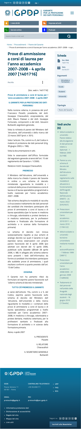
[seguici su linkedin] (14, 2)
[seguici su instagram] (17, 2)
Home (9, 44)
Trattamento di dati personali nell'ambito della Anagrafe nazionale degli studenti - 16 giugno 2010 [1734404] (66, 293)
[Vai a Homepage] (20, 376)
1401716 (65, 62)
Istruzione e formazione (65, 81)
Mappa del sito (12, 418)
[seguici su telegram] (23, 2)
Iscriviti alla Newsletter (62, 424)
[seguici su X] (26, 2)
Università (62, 96)
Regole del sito (12, 415)
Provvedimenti (20, 44)
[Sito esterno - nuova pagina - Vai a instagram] (63, 418)
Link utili (10, 422)
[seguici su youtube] (20, 2)
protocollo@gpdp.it (12, 400)
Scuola (61, 86)
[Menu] (72, 13)
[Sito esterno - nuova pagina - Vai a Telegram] (69, 418)
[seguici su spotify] (29, 2)
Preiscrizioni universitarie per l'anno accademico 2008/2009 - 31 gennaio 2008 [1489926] (66, 269)
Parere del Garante (35, 44)
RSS (56, 391)
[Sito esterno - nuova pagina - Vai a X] (73, 418)
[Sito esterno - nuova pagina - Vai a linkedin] (60, 418)
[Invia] (68, 36)
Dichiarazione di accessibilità (18, 411)
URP (56, 384)
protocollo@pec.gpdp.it (37, 400)
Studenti (62, 91)
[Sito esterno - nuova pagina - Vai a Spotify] (76, 418)
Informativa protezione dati (17, 408)
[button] (43, 82)
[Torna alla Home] (34, 12)
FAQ (56, 387)
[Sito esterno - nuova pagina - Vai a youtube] (66, 418)
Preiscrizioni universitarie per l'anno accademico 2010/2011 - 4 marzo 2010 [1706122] (66, 218)
